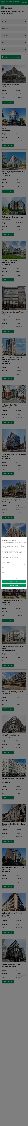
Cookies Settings (14, 578)
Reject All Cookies (14, 581)
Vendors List (5, 574)
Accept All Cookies (14, 585)
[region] (14, 563)
